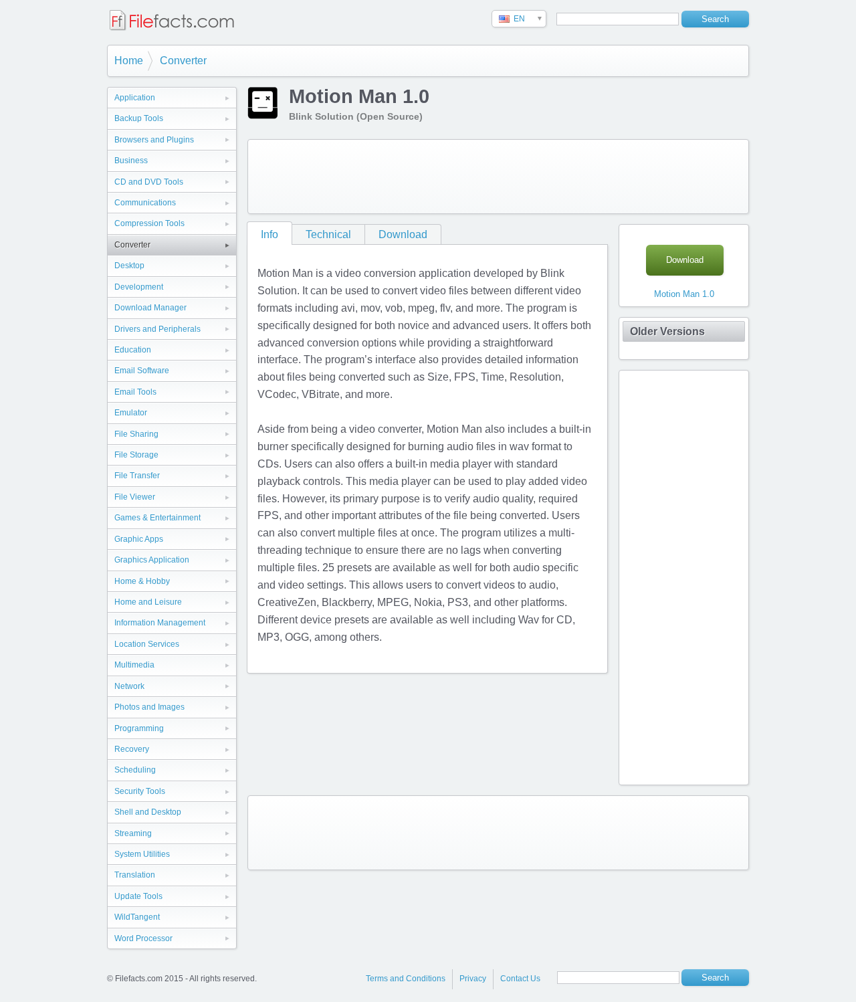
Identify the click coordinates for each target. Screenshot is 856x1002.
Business (131, 160)
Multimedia (134, 665)
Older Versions (667, 331)
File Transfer (137, 475)
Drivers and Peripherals (157, 329)
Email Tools (135, 392)
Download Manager (150, 307)
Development (138, 287)
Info (269, 234)
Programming (139, 728)
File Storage (136, 455)
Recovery (131, 749)
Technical (328, 234)
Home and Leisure (148, 602)
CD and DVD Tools (148, 182)
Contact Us (520, 978)
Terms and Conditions (405, 978)
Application (134, 97)
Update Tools (138, 896)
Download (403, 234)
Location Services (146, 644)
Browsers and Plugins (154, 139)
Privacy (472, 978)
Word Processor (143, 938)
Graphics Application (151, 560)
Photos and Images (149, 707)
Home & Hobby (142, 581)
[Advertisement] (498, 176)
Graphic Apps (138, 539)
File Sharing (136, 434)
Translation (134, 875)
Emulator (130, 412)
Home (128, 60)
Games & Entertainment (157, 517)
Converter (183, 60)
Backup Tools (138, 118)
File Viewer (134, 497)
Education (132, 350)
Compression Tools (149, 223)
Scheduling (135, 770)
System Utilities (142, 854)
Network (129, 686)
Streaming (133, 833)
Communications (145, 202)
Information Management (159, 622)
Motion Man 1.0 (684, 294)
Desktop (129, 265)
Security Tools (139, 791)
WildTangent (137, 917)
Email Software (141, 370)
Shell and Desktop (147, 812)
